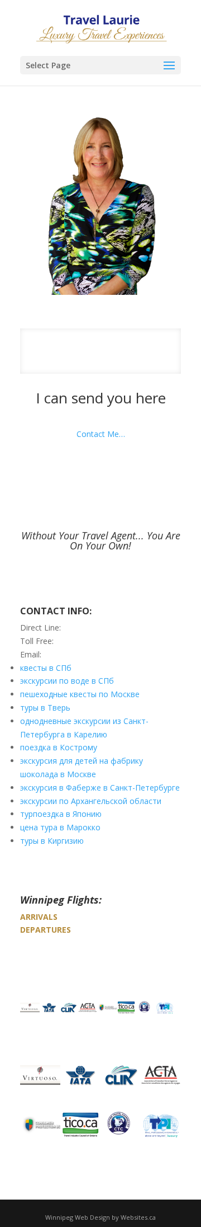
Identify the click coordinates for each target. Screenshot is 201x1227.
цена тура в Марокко (60, 827)
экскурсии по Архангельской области (90, 801)
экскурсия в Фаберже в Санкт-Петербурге (100, 787)
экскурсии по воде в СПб (67, 680)
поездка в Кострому (58, 747)
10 (143, 366)
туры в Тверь (45, 707)
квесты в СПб (45, 667)
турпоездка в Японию (61, 813)
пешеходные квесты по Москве (80, 694)
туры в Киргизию (52, 840)
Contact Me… (100, 434)
